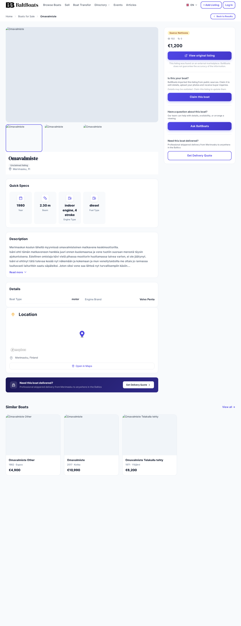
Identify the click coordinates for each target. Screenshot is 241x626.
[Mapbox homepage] (18, 350)
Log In (229, 4)
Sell (67, 5)
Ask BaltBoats (200, 126)
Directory (101, 5)
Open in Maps (84, 365)
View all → (228, 406)
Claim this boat (200, 97)
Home (9, 16)
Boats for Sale (26, 16)
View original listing (202, 55)
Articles (131, 5)
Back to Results (225, 16)
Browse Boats (52, 5)
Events (118, 5)
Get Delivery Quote (136, 384)
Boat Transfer (82, 5)
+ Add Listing (211, 4)
